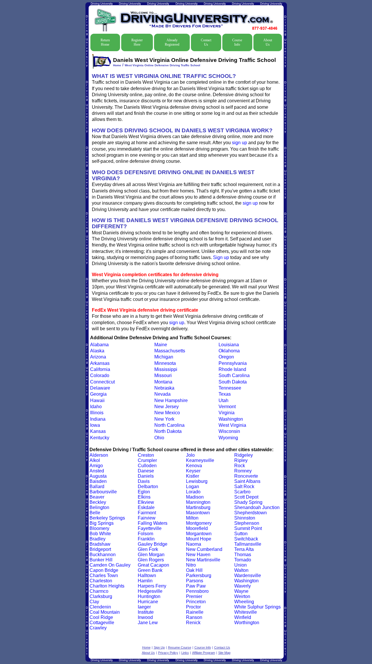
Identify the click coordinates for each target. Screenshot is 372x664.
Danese (146, 470)
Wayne (241, 591)
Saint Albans (247, 481)
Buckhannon (103, 554)
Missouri (163, 375)
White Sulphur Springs (257, 606)
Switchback (246, 538)
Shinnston (244, 517)
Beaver (97, 497)
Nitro (191, 565)
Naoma (193, 544)
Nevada (162, 394)
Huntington (149, 596)
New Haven (198, 554)
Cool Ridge (101, 617)
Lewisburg (197, 481)
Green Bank (150, 570)
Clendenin (100, 606)
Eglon (144, 491)
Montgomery (199, 523)
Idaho (96, 406)
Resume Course (179, 647)
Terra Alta (244, 549)
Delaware (100, 387)
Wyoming (228, 437)
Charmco (99, 591)
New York (164, 419)
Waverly (242, 585)
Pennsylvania (233, 363)
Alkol (95, 460)
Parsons (194, 580)
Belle (95, 512)
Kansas (98, 431)
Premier (194, 596)
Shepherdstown (250, 512)
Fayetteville (150, 528)
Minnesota (165, 363)
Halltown (147, 575)
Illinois (96, 412)
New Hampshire (171, 400)
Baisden (98, 481)
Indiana (97, 419)
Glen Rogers (151, 559)
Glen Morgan (151, 554)
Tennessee (230, 387)
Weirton (242, 596)
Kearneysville (200, 460)
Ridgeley (243, 455)
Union (240, 565)
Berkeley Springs (107, 517)
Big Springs (102, 523)
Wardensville (247, 575)
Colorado (99, 375)
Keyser (193, 470)
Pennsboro (197, 591)
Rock (239, 465)
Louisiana (229, 344)
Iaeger (144, 606)
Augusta (98, 476)
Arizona (98, 356)
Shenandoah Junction (257, 507)
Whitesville (245, 612)
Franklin (146, 538)
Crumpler (147, 460)
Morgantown (199, 533)
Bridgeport (100, 549)
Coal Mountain (105, 612)
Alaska (97, 350)
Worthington (246, 622)
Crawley (98, 627)
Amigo (96, 465)
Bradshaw (100, 544)
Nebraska (164, 387)
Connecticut (102, 381)
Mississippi (165, 369)
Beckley (98, 502)
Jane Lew (148, 622)
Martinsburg (198, 507)
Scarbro (242, 491)
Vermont (227, 406)
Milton (192, 517)
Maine (160, 344)
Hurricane (148, 601)
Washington (231, 419)
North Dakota (168, 431)
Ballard (97, 486)
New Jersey (166, 406)
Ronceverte (246, 476)
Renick (193, 622)
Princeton (196, 601)
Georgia (98, 394)
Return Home (105, 42)
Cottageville (102, 622)
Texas (225, 394)
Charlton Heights (107, 585)
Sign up (221, 257)
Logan (192, 486)
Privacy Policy (168, 652)
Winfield (242, 617)
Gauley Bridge (152, 544)
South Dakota (233, 381)
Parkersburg (198, 575)
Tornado (242, 559)
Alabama (99, 344)
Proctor (193, 606)
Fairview (146, 517)
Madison (195, 497)
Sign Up (159, 647)
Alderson (99, 455)
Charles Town (104, 575)
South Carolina (234, 375)
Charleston (101, 580)
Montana (163, 381)
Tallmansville (247, 544)
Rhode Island (232, 369)
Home (117, 65)
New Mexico (167, 412)
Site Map (224, 652)
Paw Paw (196, 585)
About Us (267, 42)
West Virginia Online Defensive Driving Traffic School (162, 65)
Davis (144, 481)
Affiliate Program (203, 652)
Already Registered (172, 42)
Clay (94, 601)
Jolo (190, 455)
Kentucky (99, 437)
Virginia (227, 412)
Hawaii (97, 400)
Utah (223, 400)
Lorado (193, 491)
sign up (239, 142)
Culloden (147, 465)
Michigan (163, 356)
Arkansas (100, 363)
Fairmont (147, 512)
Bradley (97, 538)
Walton (241, 570)
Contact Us (206, 42)
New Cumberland (204, 549)
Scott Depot (246, 497)
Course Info (237, 42)
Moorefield (197, 528)
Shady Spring (248, 502)
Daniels (146, 476)
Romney (243, 470)
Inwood (145, 617)
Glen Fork (148, 549)
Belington (99, 507)
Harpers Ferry (152, 585)
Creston (146, 455)
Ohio (159, 437)
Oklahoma (229, 350)
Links (185, 652)
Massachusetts (169, 350)
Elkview (146, 502)
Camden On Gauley (110, 565)
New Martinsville (203, 559)
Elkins (144, 497)
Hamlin (145, 580)
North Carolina (169, 425)
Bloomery (99, 528)
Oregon (226, 356)
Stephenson (246, 523)
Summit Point (248, 528)
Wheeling (244, 601)
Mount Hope (198, 538)
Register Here (137, 42)
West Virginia (232, 425)
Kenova (194, 465)
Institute (146, 612)
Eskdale (146, 507)
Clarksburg (101, 596)
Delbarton (148, 486)
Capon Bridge (104, 570)
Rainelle (194, 612)
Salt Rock (244, 486)
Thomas (242, 554)
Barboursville (103, 491)
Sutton (241, 533)
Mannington (198, 502)
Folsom (145, 533)
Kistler (192, 476)
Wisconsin (229, 431)
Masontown (198, 512)
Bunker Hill (101, 559)
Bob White (100, 533)
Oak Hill (194, 570)
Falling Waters (152, 523)
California (100, 369)
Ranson (194, 617)
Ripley (241, 460)
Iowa (95, 425)
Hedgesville (150, 591)
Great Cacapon (153, 565)
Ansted (97, 470)
